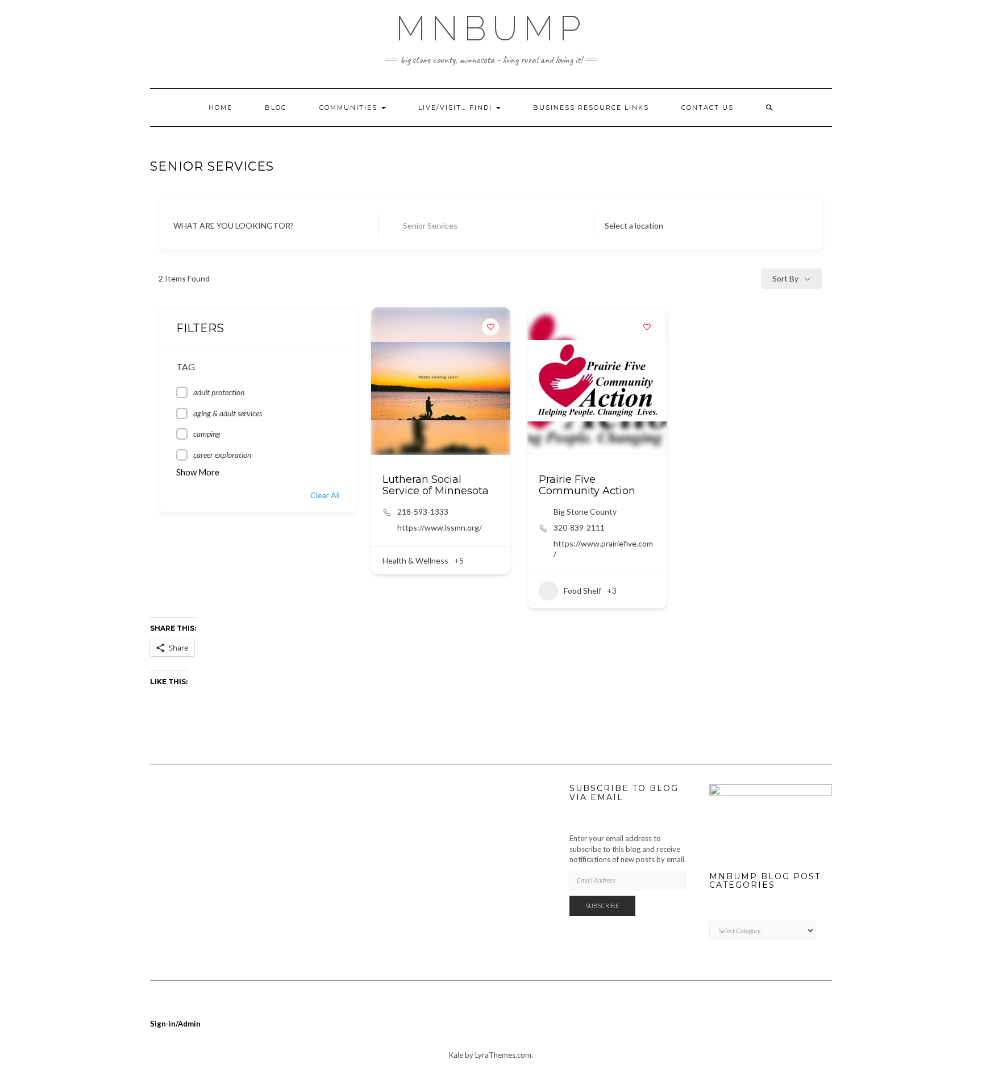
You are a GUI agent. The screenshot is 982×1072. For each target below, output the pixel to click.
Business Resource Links (591, 107)
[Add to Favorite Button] (490, 327)
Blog (276, 107)
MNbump (491, 28)
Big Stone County (585, 511)
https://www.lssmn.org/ (439, 527)
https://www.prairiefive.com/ (603, 548)
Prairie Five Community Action (587, 485)
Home (220, 107)
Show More (197, 472)
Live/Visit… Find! (456, 107)
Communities (349, 107)
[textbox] (634, 225)
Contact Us (707, 107)
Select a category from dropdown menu (480, 225)
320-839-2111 (579, 527)
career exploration (222, 455)
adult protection (218, 392)
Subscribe (602, 905)
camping (206, 433)
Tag (185, 366)
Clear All (325, 495)
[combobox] (699, 225)
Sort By (785, 278)
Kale (456, 1054)
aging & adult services (227, 413)
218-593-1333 (422, 511)
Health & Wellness (415, 560)
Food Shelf (582, 590)
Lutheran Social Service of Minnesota (435, 485)
